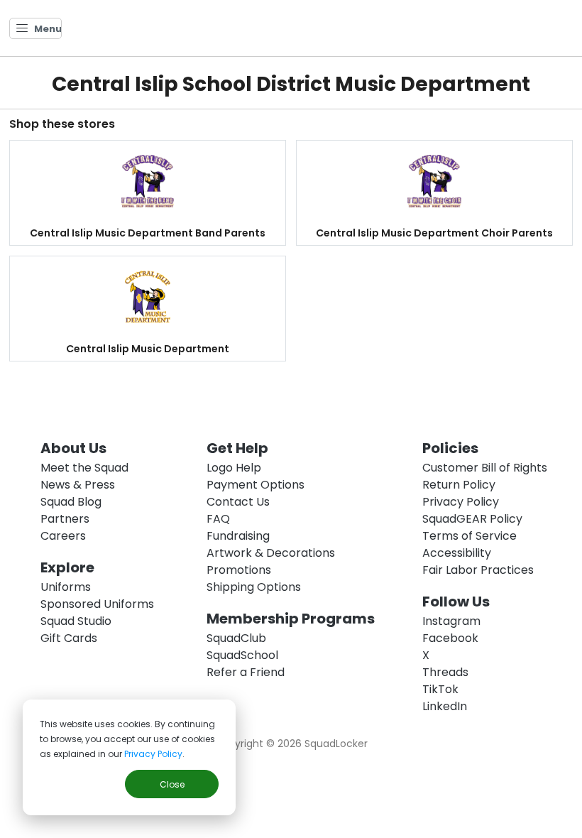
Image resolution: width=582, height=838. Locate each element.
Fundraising (238, 536)
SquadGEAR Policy (472, 519)
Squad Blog (70, 502)
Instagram (451, 621)
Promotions (239, 570)
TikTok (440, 689)
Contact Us (238, 502)
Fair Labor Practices (478, 570)
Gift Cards (68, 638)
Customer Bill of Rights (484, 467)
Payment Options (255, 485)
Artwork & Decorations (271, 553)
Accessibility (456, 553)
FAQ (218, 519)
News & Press (77, 485)
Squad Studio (75, 621)
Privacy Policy (153, 754)
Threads (445, 672)
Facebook (450, 638)
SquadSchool (242, 655)
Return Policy (458, 485)
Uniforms (65, 587)
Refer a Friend (246, 672)
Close (172, 784)
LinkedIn (444, 706)
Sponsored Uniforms (97, 604)
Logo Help (234, 467)
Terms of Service (469, 536)
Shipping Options (254, 587)
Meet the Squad (84, 467)
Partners (64, 519)
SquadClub (236, 638)
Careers (63, 536)
